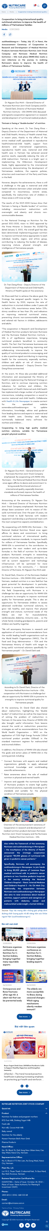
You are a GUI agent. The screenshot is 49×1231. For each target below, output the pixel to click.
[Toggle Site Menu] (44, 5)
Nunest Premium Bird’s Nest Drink (16, 1138)
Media (12, 12)
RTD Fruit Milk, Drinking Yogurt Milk (16, 1120)
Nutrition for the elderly (12, 1134)
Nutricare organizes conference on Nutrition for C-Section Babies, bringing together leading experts (36, 954)
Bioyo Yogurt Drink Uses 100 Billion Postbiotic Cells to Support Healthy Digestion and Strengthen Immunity (24, 1067)
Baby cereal (7, 1131)
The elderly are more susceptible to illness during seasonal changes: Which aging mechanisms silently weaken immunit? (36, 999)
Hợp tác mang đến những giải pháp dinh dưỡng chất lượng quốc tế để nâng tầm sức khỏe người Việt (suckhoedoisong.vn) (24, 913)
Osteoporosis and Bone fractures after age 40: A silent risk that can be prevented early (12, 994)
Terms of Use (7, 1208)
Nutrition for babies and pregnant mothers (20, 1116)
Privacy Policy (18, 1208)
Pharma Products (9, 1142)
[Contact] (47, 1221)
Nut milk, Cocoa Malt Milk (12, 1127)
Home (4, 12)
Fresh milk (6, 1124)
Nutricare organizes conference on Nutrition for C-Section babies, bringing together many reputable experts (12, 955)
